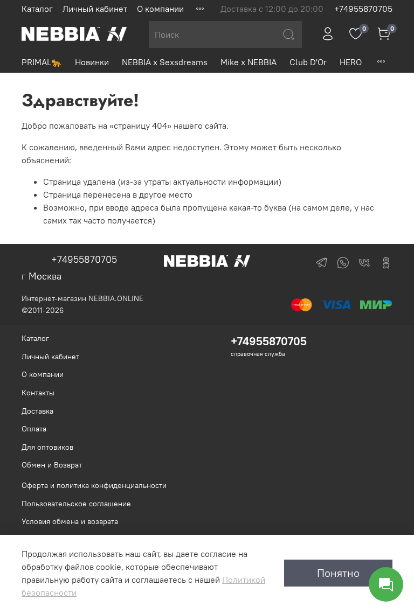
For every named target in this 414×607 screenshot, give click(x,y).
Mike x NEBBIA (248, 62)
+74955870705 (363, 8)
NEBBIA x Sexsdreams (165, 62)
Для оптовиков (47, 447)
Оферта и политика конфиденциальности (94, 485)
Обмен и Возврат (52, 465)
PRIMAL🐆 (42, 62)
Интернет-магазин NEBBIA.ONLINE (82, 298)
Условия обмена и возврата (70, 521)
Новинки (92, 62)
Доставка (37, 411)
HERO (351, 62)
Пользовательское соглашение (76, 503)
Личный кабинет (95, 8)
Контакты (38, 392)
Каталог (37, 8)
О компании (160, 8)
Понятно (338, 573)
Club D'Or (308, 62)
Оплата (34, 429)
